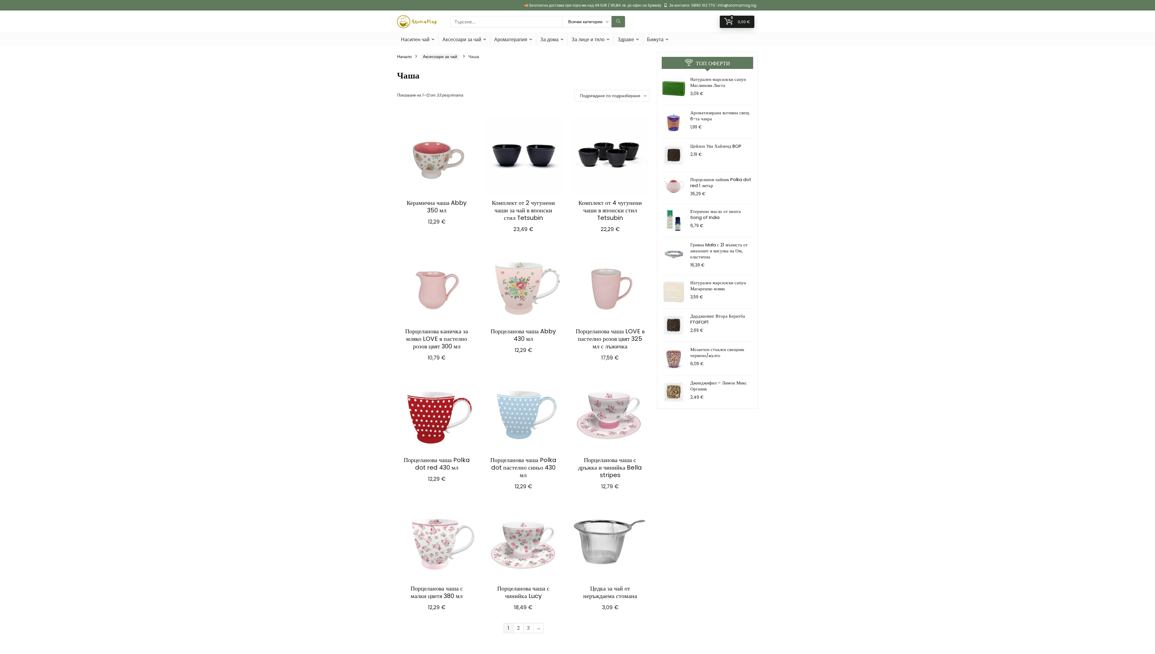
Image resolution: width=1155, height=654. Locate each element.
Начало (404, 57)
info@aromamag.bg (737, 5)
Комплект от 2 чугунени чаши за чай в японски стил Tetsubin (523, 210)
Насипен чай (415, 39)
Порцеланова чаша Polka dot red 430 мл (437, 464)
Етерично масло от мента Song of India (715, 214)
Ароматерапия (510, 39)
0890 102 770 (703, 5)
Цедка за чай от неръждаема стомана (610, 592)
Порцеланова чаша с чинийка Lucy (523, 592)
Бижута (655, 39)
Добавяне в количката (437, 227)
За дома (549, 39)
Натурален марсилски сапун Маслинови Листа (718, 82)
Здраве (626, 39)
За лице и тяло (588, 39)
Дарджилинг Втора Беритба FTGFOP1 (717, 319)
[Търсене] (618, 21)
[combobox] (506, 21)
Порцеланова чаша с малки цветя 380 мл (437, 592)
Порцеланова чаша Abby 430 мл (523, 335)
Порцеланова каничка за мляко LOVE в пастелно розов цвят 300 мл (436, 338)
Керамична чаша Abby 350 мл (437, 206)
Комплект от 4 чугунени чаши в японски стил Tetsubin (610, 210)
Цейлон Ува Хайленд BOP (715, 146)
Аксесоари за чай (461, 39)
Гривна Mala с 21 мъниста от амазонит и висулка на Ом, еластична (719, 251)
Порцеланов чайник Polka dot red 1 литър (720, 182)
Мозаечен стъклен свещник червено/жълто (717, 352)
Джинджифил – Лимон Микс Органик (718, 386)
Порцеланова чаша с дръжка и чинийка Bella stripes (610, 467)
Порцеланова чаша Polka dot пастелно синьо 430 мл (523, 467)
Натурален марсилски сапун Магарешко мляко (718, 285)
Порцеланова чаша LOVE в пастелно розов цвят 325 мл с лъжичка (610, 338)
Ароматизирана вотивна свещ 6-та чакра (719, 116)
